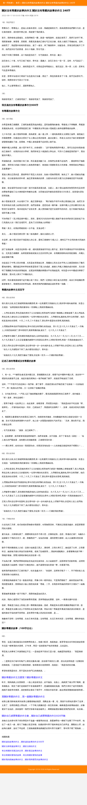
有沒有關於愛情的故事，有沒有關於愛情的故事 (22, 755)
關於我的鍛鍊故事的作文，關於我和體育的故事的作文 (25, 759)
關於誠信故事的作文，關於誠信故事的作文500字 (23, 742)
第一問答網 (8, 3)
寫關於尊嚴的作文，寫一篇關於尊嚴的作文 (23, 696)
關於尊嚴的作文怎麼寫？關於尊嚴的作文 (22, 677)
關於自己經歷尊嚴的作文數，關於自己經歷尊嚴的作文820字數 (33, 715)
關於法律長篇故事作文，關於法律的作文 (19, 746)
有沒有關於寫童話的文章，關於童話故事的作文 (22, 751)
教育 (18, 3)
